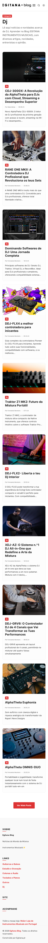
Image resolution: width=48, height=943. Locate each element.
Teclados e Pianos (11, 878)
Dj (3, 887)
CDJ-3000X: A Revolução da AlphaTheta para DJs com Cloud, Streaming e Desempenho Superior (24, 96)
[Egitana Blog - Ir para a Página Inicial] (16, 5)
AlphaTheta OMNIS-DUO (23, 767)
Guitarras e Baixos (11, 864)
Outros (5, 882)
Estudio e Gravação (11, 868)
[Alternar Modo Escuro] (44, 5)
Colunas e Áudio (10, 873)
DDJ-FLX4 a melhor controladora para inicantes (19, 327)
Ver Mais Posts (24, 805)
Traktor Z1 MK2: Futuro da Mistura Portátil (24, 403)
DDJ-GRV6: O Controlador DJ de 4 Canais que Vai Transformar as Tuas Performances (24, 629)
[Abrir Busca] (39, 5)
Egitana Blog (15, 931)
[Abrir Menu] (34, 5)
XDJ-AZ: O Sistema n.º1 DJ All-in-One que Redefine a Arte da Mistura (22, 550)
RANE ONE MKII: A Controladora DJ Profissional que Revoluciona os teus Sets (23, 175)
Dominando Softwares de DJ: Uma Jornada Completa (23, 252)
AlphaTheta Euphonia (20, 702)
